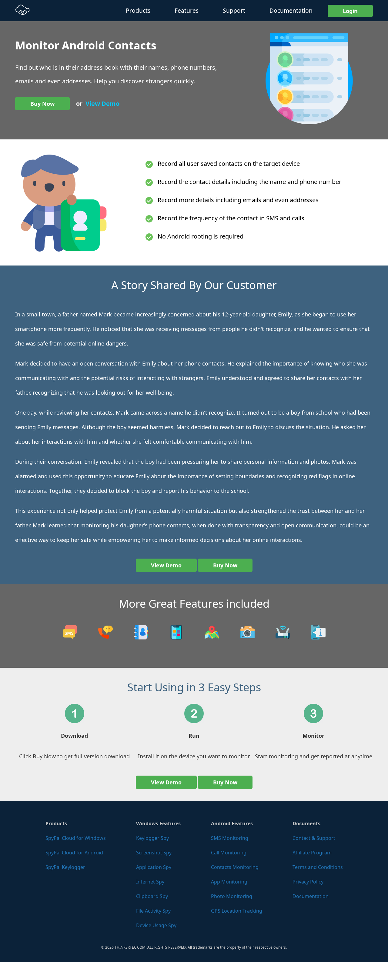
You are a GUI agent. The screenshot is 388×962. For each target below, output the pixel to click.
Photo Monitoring (231, 896)
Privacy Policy (308, 881)
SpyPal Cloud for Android (74, 852)
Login (350, 11)
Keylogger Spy (152, 838)
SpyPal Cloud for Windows (75, 838)
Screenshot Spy (154, 852)
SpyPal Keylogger (65, 867)
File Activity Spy (153, 910)
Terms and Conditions (318, 867)
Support (234, 10)
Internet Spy (150, 881)
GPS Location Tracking (236, 910)
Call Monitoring (228, 852)
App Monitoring (229, 881)
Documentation (291, 10)
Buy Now (42, 103)
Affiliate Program (312, 852)
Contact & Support (314, 838)
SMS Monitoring (229, 838)
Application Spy (153, 867)
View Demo (102, 103)
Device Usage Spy (156, 925)
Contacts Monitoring (235, 867)
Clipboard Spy (152, 896)
